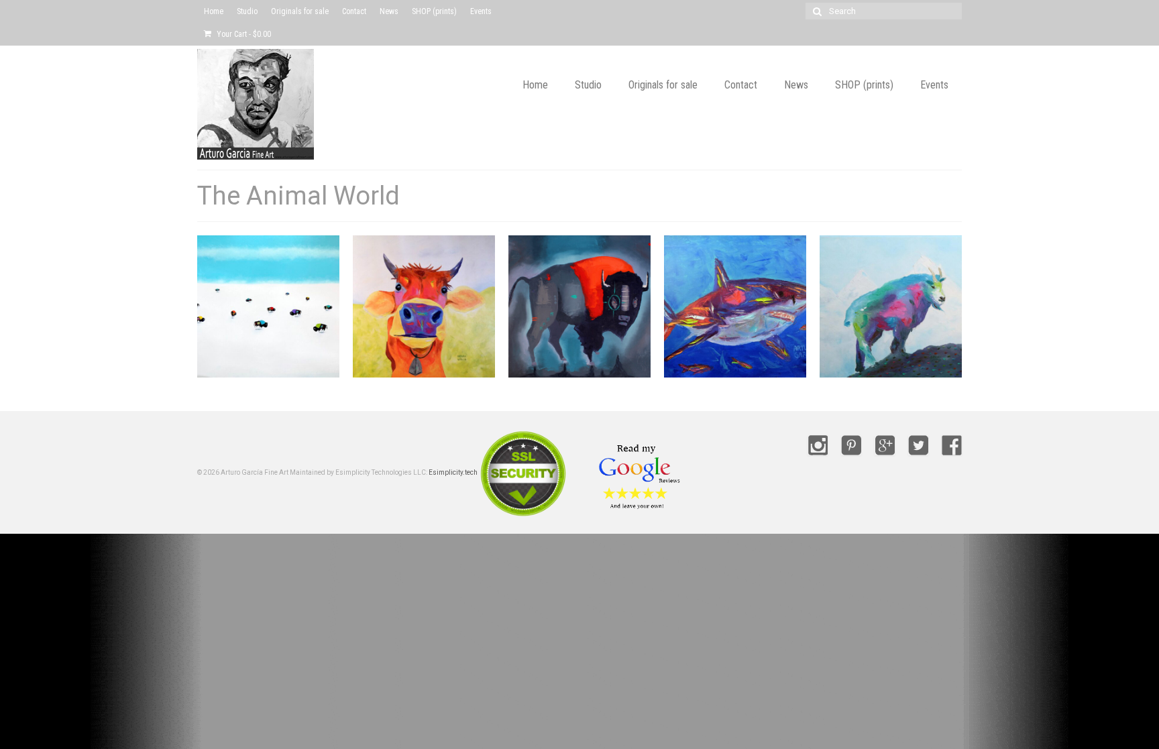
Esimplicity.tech (453, 472)
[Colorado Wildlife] (891, 306)
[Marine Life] (735, 306)
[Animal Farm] (424, 306)
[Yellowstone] (268, 306)
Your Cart (243, 34)
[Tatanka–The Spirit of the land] (579, 306)
